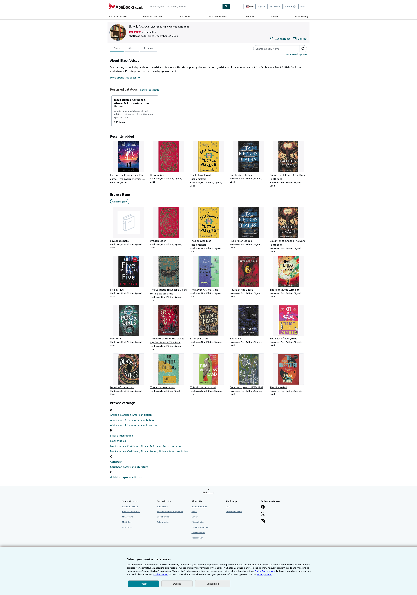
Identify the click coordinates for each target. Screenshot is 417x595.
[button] (303, 48)
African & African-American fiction (131, 414)
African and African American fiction (132, 420)
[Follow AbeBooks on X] (263, 514)
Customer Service (234, 511)
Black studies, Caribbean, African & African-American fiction (146, 446)
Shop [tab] (117, 48)
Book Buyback (163, 517)
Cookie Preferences (200, 527)
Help (303, 6)
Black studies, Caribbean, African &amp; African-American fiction (149, 451)
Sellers (274, 16)
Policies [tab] (148, 48)
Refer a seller (163, 522)
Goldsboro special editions (126, 477)
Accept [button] (143, 583)
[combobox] (185, 6)
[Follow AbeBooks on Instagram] (263, 521)
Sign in (261, 6)
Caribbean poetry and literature (129, 466)
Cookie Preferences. (265, 571)
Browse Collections (153, 16)
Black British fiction (121, 435)
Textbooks (248, 16)
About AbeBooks (199, 506)
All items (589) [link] (119, 201)
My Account (275, 6)
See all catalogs (149, 89)
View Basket (127, 527)
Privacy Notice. (264, 574)
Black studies (118, 440)
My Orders (126, 522)
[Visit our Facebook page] (263, 507)
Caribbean (116, 461)
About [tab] (132, 48)
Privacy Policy (198, 522)
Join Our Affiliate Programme (170, 511)
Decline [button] (177, 583)
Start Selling (301, 16)
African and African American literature (134, 425)
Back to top (208, 492)
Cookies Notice (198, 532)
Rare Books (185, 16)
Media (194, 511)
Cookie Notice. (160, 574)
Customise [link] (213, 583)
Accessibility (197, 538)
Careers (195, 517)
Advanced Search (118, 16)
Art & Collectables (217, 16)
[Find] (226, 6)
